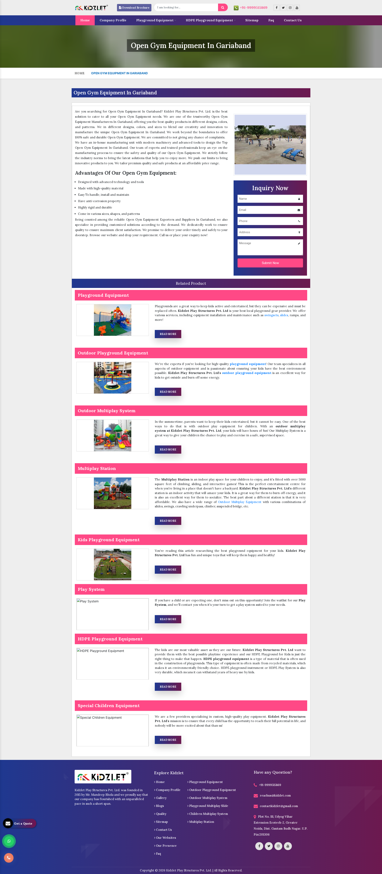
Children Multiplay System (208, 814)
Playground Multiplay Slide (208, 806)
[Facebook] (277, 8)
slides (284, 315)
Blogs (159, 806)
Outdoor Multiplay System (207, 798)
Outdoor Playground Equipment (212, 790)
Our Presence (166, 846)
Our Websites (165, 838)
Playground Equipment (154, 20)
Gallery (161, 798)
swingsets (271, 315)
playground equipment (248, 364)
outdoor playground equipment (246, 373)
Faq (271, 20)
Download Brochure (135, 7)
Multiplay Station (201, 822)
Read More (168, 334)
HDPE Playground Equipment (209, 20)
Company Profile (113, 20)
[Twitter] (283, 8)
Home (85, 20)
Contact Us (293, 20)
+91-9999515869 (253, 7)
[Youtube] (297, 8)
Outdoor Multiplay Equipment (239, 502)
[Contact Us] (9, 857)
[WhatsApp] (9, 841)
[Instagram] (290, 8)
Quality (160, 814)
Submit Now (270, 263)
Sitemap (251, 20)
